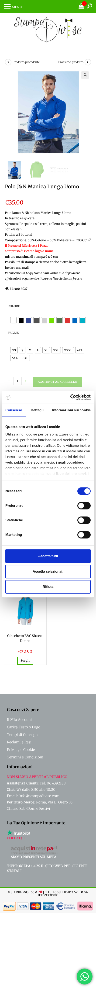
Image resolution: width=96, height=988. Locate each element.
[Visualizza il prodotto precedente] (8, 62)
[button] (85, 75)
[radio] (13, 320)
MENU (17, 6)
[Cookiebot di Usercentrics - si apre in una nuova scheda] (70, 397)
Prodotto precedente (26, 62)
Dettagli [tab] (37, 410)
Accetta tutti (48, 556)
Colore (14, 306)
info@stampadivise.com (39, 796)
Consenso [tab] (13, 410)
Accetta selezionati (48, 571)
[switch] (84, 505)
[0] (81, 7)
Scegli (25, 660)
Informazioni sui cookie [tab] (71, 410)
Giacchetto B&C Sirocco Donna (25, 638)
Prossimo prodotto (70, 62)
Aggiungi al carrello (57, 381)
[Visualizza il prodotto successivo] (88, 62)
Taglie (13, 333)
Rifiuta (48, 587)
